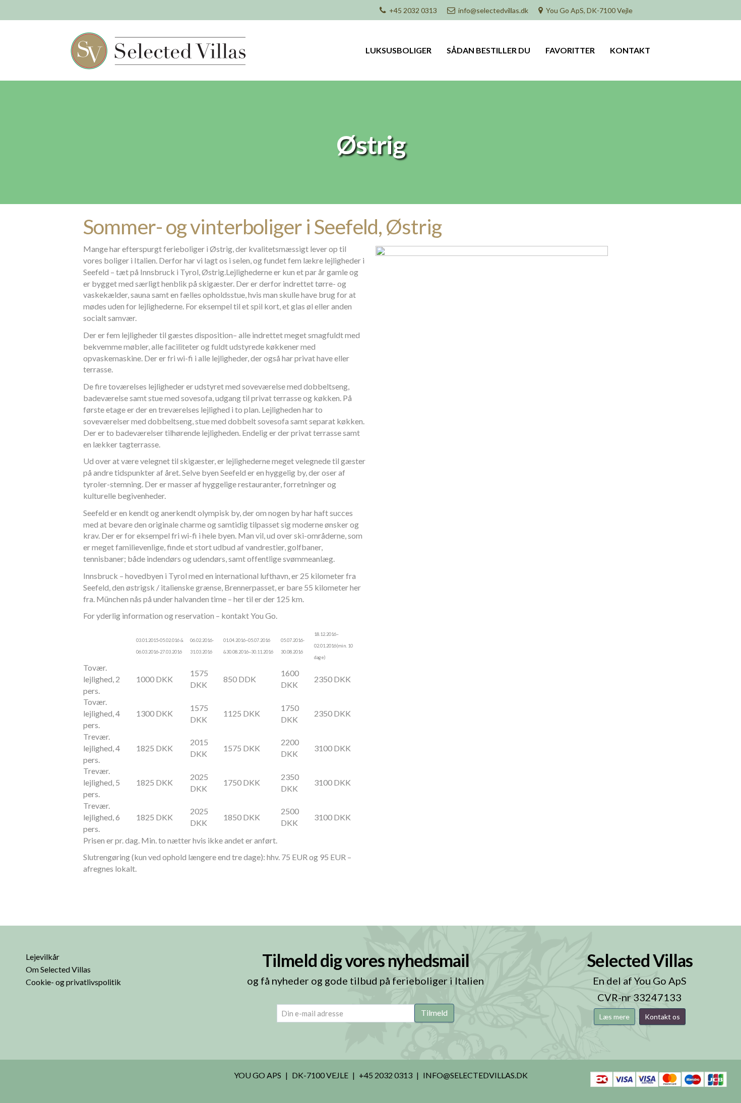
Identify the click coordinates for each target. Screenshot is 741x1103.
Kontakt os (662, 1016)
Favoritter (570, 50)
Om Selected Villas (58, 969)
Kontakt (630, 50)
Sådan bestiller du (488, 50)
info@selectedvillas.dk (493, 10)
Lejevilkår (42, 956)
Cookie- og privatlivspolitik (73, 982)
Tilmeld (434, 1012)
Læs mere (614, 1016)
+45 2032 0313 (413, 10)
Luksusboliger (398, 50)
